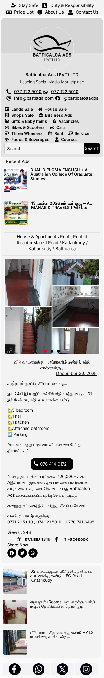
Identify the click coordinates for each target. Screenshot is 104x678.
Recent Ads (17, 161)
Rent (78, 236)
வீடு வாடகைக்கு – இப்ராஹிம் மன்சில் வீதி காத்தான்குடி (52, 364)
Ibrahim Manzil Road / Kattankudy (51, 242)
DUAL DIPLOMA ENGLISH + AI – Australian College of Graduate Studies (61, 174)
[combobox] (44, 148)
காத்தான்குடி (18, 383)
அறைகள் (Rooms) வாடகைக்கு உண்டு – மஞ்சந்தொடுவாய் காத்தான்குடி (64, 604)
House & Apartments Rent (43, 236)
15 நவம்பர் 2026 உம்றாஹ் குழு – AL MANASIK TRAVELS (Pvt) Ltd (61, 205)
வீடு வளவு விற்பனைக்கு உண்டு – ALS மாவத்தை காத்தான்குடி (62, 634)
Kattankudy (40, 248)
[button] (10, 307)
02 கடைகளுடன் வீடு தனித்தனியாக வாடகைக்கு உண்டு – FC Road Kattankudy (61, 576)
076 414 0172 (53, 464)
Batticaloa (65, 248)
